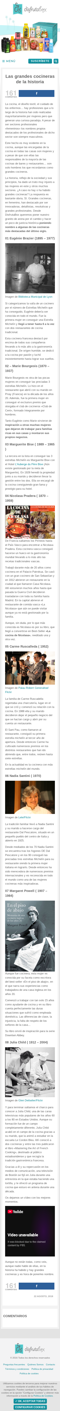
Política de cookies (29, 1373)
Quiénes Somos (35, 1364)
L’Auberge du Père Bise (29, 464)
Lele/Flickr (24, 817)
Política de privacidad (42, 1369)
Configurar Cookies (30, 1407)
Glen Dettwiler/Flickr (30, 1100)
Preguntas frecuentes (14, 1364)
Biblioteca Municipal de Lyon (35, 296)
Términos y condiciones (17, 1369)
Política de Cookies (43, 1396)
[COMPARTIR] (36, 93)
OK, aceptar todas (31, 1401)
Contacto (50, 1364)
